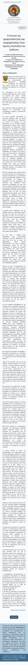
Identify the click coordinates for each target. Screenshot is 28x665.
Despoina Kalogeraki (20, 610)
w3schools (23, 657)
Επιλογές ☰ (22, 27)
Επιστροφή (14, 617)
